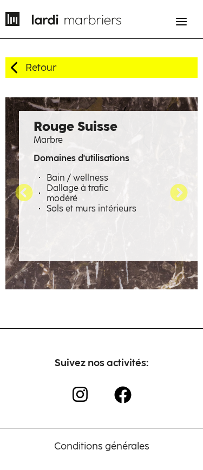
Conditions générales (101, 446)
